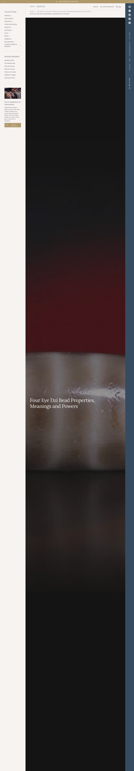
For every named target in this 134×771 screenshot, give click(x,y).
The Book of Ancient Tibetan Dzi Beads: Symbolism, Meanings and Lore (63, 11)
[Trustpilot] (130, 23)
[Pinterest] (130, 15)
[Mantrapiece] (37, 7)
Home (32, 11)
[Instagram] (130, 7)
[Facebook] (130, 19)
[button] (95, 7)
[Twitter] (130, 11)
